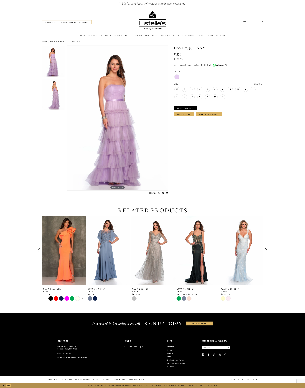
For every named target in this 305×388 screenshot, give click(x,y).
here (215, 385)
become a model (199, 323)
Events (170, 353)
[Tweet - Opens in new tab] (159, 193)
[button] (253, 22)
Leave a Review (184, 114)
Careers (170, 366)
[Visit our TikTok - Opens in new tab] (214, 354)
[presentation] (64, 250)
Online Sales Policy (175, 360)
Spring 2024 (75, 41)
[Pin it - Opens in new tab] (163, 193)
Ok (8, 385)
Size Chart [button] (258, 84)
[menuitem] (50, 22)
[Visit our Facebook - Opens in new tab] (208, 355)
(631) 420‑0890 (64, 353)
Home (44, 41)
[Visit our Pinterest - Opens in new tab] (225, 355)
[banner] (152, 20)
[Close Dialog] (3, 385)
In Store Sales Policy (176, 363)
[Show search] (235, 22)
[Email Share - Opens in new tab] (167, 193)
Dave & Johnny (58, 41)
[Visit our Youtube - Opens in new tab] (220, 355)
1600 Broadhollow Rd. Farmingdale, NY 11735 (67, 347)
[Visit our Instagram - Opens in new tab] (203, 354)
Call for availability (209, 114)
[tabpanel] (53, 62)
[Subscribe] (228, 347)
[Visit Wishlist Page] (244, 22)
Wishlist (170, 346)
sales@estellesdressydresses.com (72, 357)
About (170, 350)
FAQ (169, 356)
